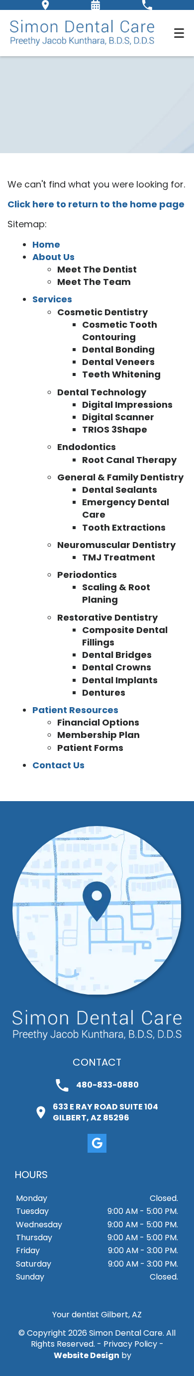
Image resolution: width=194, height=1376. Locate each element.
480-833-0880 (107, 1085)
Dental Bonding (118, 349)
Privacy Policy (130, 1344)
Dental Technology (101, 392)
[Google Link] (97, 1143)
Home (46, 244)
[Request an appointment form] (95, 5)
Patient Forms (90, 747)
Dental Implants (120, 680)
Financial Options (98, 722)
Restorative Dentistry (107, 617)
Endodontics (86, 447)
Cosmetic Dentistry (102, 312)
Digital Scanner (118, 417)
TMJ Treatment (118, 557)
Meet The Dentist (97, 269)
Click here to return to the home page (96, 204)
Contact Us (58, 765)
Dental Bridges (117, 654)
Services (52, 299)
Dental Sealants (119, 489)
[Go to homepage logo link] (97, 1025)
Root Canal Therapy (129, 460)
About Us (53, 257)
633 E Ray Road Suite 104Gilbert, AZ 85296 (105, 1112)
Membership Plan (98, 735)
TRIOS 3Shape (114, 429)
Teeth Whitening (121, 374)
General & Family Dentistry (120, 477)
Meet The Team (94, 281)
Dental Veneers (118, 362)
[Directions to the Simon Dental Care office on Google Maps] (45, 5)
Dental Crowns (116, 667)
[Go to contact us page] (97, 992)
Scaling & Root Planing (116, 593)
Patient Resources (75, 710)
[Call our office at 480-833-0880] (147, 5)
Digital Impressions (127, 404)
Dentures (103, 692)
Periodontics (87, 574)
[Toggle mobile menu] (179, 33)
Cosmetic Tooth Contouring (119, 330)
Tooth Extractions (124, 527)
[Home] (82, 33)
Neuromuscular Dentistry (116, 545)
